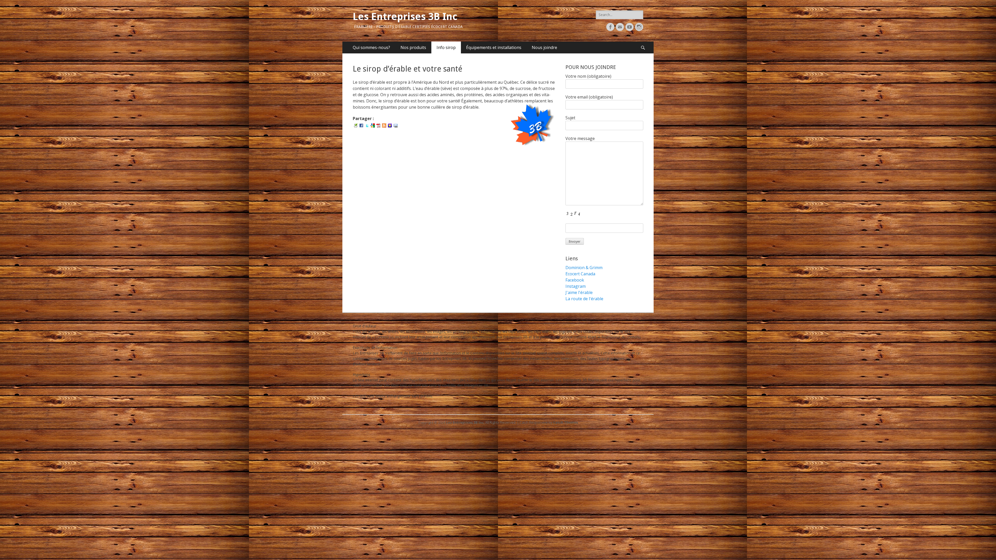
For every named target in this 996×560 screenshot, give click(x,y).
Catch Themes (565, 422)
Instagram (575, 286)
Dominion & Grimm (584, 267)
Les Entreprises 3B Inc (405, 16)
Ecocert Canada (580, 274)
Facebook (574, 280)
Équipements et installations (493, 47)
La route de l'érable (584, 299)
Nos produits (413, 47)
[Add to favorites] (389, 125)
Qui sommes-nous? (371, 47)
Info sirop (446, 47)
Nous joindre (544, 47)
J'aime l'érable (579, 292)
